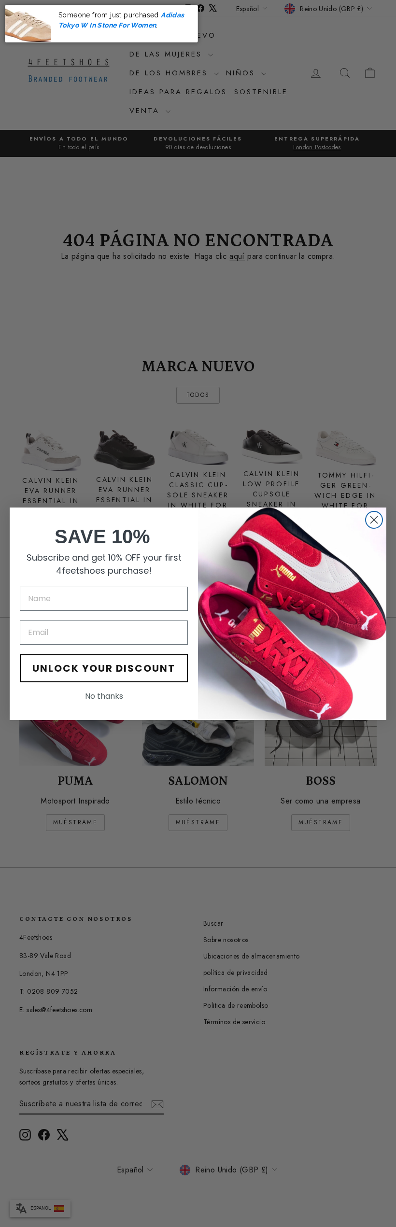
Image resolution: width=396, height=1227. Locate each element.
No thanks (104, 696)
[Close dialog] (374, 519)
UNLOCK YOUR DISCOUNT (103, 668)
